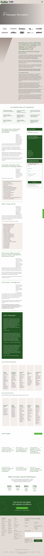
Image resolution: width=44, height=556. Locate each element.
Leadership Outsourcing (9, 526)
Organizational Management (34, 447)
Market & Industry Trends (19, 447)
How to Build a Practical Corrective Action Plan (21, 469)
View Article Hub (38, 433)
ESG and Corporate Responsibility (16, 525)
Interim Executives (4, 530)
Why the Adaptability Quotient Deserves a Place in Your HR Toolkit (36, 470)
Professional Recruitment (3, 525)
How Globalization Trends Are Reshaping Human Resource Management (22, 450)
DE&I (14, 523)
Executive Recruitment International (17, 534)
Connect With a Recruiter (43, 213)
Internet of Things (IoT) (7, 191)
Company (29, 171)
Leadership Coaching (9, 522)
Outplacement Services (4, 533)
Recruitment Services (3, 520)
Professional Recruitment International (17, 538)
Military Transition (4, 531)
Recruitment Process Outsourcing (3, 528)
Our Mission (15, 519)
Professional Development (10, 528)
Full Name (26, 522)
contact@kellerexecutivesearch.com (33, 132)
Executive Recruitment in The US (18, 532)
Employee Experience (33, 467)
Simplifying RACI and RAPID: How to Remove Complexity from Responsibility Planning (35, 451)
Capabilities (4, 518)
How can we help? (30, 175)
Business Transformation (10, 530)
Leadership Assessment (9, 520)
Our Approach (16, 522)
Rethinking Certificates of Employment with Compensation (7, 470)
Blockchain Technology (7, 182)
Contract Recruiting (4, 521)
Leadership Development (10, 524)
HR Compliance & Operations (6, 447)
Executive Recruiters (3, 523)
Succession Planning (3, 535)
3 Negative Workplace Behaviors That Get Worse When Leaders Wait (8, 450)
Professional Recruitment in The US (18, 536)
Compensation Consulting (10, 532)
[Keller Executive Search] (7, 2)
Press (15, 528)
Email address (30, 168)
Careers (15, 520)
